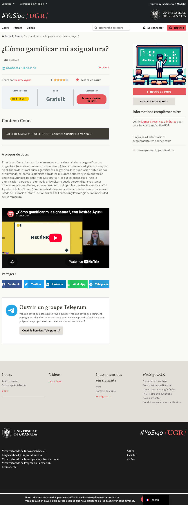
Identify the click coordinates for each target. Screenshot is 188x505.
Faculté (17, 27)
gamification (166, 150)
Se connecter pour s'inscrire (92, 99)
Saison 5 (104, 67)
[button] (92, 80)
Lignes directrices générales (158, 121)
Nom (98, 386)
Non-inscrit (19, 99)
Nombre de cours (106, 391)
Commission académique (157, 385)
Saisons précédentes (14, 385)
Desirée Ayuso (23, 80)
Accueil (9, 36)
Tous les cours (10, 381)
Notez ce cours (91, 80)
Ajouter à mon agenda (154, 101)
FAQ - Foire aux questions (157, 393)
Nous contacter (151, 398)
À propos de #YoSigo (32, 3)
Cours (5, 27)
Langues (6, 3)
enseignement (147, 150)
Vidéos (31, 27)
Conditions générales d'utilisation (162, 402)
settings (129, 501)
